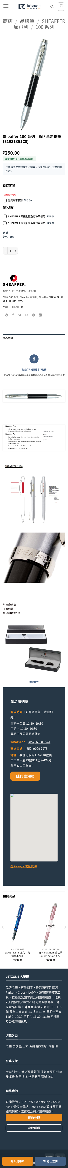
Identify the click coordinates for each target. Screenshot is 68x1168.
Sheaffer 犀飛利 (28, 297)
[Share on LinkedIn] (40, 315)
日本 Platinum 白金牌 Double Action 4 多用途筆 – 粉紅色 (51, 954)
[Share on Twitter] (20, 315)
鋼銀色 (12, 301)
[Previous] (3, 935)
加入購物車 (18, 1161)
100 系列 (45, 26)
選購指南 (47, 1076)
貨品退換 (15, 1007)
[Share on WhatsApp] (6, 315)
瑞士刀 (23, 1046)
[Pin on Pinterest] (33, 315)
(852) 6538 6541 (39, 742)
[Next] (65, 935)
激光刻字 (12, 1071)
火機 (32, 1046)
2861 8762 (38, 1106)
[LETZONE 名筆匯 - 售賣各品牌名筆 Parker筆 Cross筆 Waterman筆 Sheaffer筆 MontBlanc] (29, 6)
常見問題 (34, 1076)
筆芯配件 (42, 1046)
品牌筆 (27, 20)
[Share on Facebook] (13, 315)
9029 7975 (28, 1101)
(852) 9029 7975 (37, 748)
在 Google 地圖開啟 (23, 866)
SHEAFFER (17, 307)
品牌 (15, 1046)
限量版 (53, 1046)
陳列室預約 (25, 776)
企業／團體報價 (29, 1071)
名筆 (9, 1046)
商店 (8, 20)
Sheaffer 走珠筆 (47, 297)
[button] (6, 7)
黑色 (20, 301)
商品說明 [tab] (8, 338)
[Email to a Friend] (27, 315)
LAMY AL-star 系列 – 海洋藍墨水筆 (17, 954)
